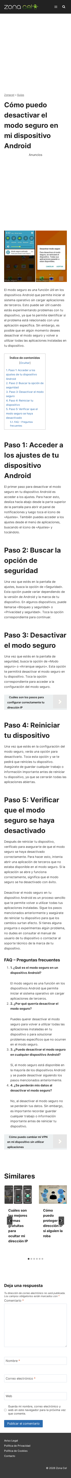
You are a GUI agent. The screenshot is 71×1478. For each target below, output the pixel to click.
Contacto (9, 1456)
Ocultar (25, 362)
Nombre (13, 1361)
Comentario (14, 1300)
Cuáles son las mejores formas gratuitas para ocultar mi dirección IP (18, 1225)
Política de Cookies (16, 1450)
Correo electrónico (21, 1378)
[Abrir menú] (56, 6)
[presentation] (18, 1194)
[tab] (28, 1259)
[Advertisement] (35, 50)
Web (9, 1396)
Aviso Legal (11, 1440)
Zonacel (9, 95)
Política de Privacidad (17, 1445)
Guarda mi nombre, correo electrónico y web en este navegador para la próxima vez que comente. (37, 1410)
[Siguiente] (61, 1221)
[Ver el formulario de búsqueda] (64, 7)
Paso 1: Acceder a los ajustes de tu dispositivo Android (21, 375)
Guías (20, 95)
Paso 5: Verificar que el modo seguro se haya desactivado (22, 413)
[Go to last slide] (9, 1221)
